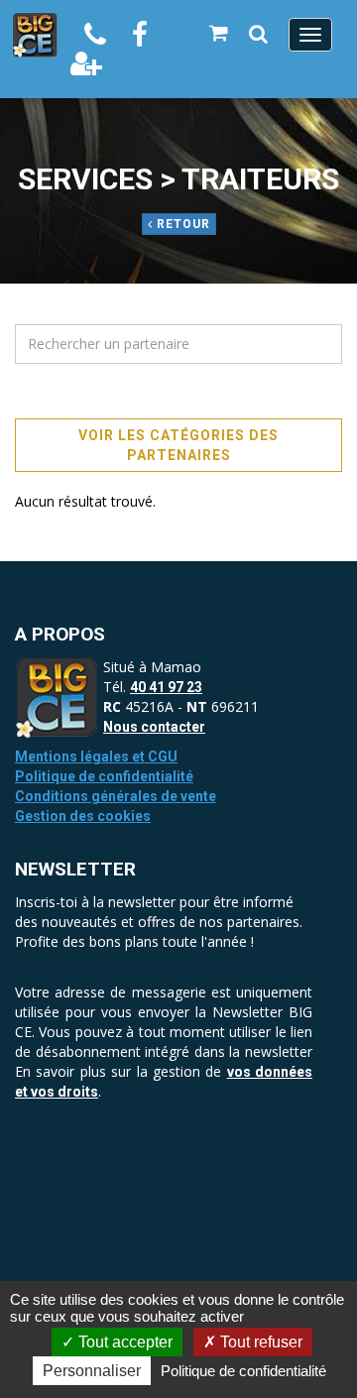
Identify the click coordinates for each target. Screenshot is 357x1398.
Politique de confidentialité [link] (243, 1370)
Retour (181, 224)
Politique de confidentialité (104, 776)
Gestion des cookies (83, 816)
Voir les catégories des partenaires (178, 445)
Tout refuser (259, 1342)
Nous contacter (154, 727)
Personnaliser (92, 1370)
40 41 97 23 (166, 687)
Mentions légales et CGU (96, 756)
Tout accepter (123, 1342)
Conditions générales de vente (115, 796)
